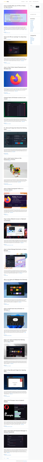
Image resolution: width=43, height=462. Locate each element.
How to (9, 32)
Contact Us (30, 1)
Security (31, 43)
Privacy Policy (22, 1)
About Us (27, 1)
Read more (22, 60)
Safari (31, 42)
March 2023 (31, 25)
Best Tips (6, 62)
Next (8, 458)
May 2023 (31, 23)
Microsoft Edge (6, 153)
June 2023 (31, 22)
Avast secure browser (7, 335)
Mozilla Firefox (6, 92)
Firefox (7, 32)
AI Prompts (6, 426)
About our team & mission (35, 1)
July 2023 (31, 21)
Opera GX (10, 123)
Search (31, 5)
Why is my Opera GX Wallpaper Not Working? (15, 279)
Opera (5, 274)
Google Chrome (6, 183)
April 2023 (31, 24)
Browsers (6, 32)
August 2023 (32, 20)
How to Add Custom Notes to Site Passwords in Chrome (12, 159)
